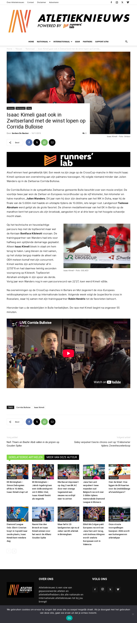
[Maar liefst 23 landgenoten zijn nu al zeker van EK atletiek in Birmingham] (68, 514)
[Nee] (132, 614)
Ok (69, 618)
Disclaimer (41, 2)
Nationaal (21, 108)
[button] (126, 41)
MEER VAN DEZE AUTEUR (61, 457)
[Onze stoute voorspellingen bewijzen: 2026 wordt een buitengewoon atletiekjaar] (119, 514)
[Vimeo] (127, 2)
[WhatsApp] (44, 142)
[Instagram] (116, 2)
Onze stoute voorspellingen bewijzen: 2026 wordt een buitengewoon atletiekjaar (119, 531)
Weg (29, 108)
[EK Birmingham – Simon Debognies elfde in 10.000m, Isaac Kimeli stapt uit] (17, 471)
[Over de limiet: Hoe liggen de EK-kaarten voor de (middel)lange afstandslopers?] (119, 471)
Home (31, 41)
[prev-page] (9, 551)
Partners (87, 41)
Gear (77, 41)
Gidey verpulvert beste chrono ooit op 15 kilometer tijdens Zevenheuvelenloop (102, 444)
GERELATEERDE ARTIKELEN (25, 457)
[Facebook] (111, 2)
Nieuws (11, 108)
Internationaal (13, 520)
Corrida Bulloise (23, 407)
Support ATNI (102, 41)
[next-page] (14, 551)
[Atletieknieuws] (68, 21)
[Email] (52, 142)
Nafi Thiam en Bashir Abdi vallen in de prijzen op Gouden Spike (33, 444)
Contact (30, 2)
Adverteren (54, 2)
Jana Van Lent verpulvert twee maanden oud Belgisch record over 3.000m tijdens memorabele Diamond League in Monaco (94, 492)
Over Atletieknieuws (15, 2)
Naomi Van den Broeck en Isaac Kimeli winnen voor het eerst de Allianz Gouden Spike (41, 531)
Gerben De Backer (20, 133)
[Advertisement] (68, 394)
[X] (122, 2)
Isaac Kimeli (39, 407)
